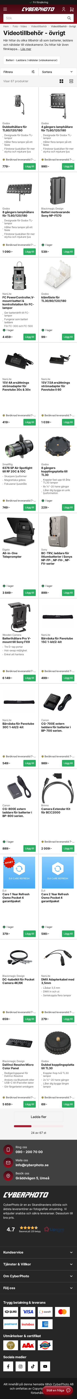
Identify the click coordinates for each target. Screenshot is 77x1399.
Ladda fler (38, 1117)
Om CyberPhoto (16, 1276)
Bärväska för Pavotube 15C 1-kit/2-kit (57, 640)
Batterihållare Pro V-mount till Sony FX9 (16, 640)
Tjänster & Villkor (17, 1264)
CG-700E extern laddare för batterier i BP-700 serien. (56, 727)
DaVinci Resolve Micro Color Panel (18, 1066)
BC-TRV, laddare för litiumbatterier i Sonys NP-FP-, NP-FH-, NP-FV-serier (56, 558)
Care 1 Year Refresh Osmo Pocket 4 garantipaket (16, 898)
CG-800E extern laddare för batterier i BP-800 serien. (17, 812)
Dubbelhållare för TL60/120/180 (14, 128)
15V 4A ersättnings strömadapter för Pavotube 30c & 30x (16, 386)
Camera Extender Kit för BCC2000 (55, 810)
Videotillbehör (39, 26)
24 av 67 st (38, 1132)
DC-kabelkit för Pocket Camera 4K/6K (18, 981)
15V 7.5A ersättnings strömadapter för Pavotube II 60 (55, 386)
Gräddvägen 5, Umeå (32, 1178)
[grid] (38, 596)
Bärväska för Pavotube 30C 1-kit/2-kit (18, 725)
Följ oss (9, 1288)
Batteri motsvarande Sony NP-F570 (55, 213)
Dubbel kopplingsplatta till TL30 (57, 1066)
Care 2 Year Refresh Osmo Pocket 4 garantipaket (55, 898)
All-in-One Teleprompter (12, 555)
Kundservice (13, 1252)
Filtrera (8, 72)
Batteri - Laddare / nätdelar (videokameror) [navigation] (31, 60)
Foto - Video (20, 26)
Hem (6, 26)
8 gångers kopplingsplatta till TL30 (54, 471)
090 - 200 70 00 (29, 1152)
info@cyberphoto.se (32, 1165)
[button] (34, 1229)
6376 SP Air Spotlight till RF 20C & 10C (17, 469)
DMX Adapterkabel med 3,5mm (57, 981)
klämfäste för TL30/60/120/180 (53, 299)
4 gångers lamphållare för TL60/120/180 (57, 128)
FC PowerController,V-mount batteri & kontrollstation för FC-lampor (18, 302)
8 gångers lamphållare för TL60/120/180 (18, 213)
